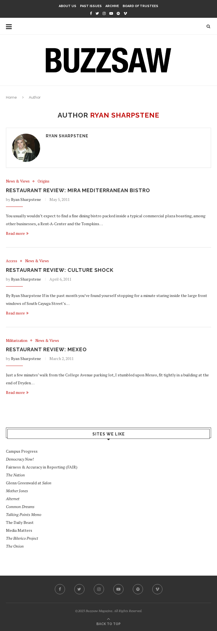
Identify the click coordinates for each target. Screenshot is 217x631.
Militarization (16, 341)
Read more (15, 233)
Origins (43, 181)
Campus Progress (22, 451)
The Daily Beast (20, 522)
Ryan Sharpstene (67, 136)
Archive (112, 6)
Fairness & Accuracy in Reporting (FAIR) (41, 467)
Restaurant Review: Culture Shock (60, 270)
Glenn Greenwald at (28, 482)
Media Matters (19, 530)
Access (11, 261)
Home (11, 97)
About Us (67, 6)
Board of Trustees (140, 6)
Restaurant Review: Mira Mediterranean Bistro (78, 190)
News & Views (18, 181)
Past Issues (91, 6)
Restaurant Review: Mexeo (46, 349)
